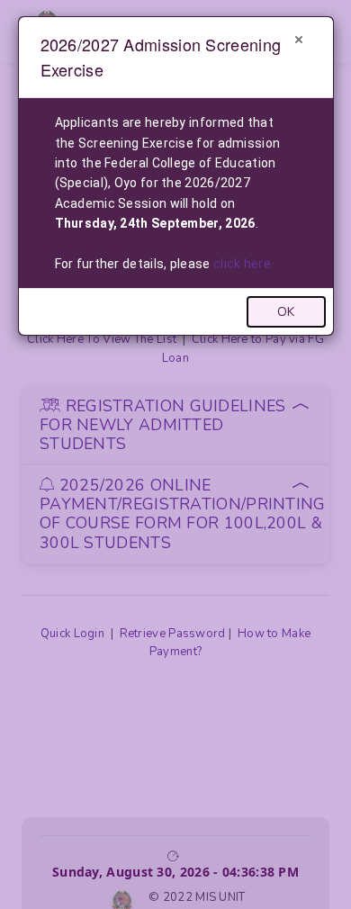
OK (285, 311)
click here (242, 263)
